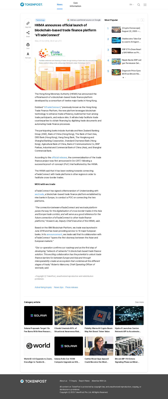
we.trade (39, 194)
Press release (71, 287)
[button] (142, 20)
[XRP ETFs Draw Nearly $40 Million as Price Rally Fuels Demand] (116, 53)
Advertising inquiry (43, 287)
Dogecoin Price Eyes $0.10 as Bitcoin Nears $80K (131, 74)
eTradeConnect (52, 107)
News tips (58, 287)
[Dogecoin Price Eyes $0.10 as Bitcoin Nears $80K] (116, 75)
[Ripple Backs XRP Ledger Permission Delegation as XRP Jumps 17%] (116, 64)
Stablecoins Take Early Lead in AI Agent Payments (131, 42)
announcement (54, 234)
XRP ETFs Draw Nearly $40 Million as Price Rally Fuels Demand (131, 52)
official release (59, 157)
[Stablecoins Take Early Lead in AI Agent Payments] (116, 43)
